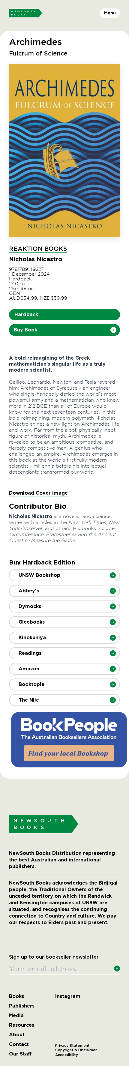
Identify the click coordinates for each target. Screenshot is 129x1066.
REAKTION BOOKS (38, 249)
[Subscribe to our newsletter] (117, 969)
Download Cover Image (38, 493)
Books (16, 996)
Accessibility (66, 1055)
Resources (21, 1025)
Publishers (21, 1006)
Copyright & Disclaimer (76, 1050)
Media (16, 1016)
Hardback (26, 314)
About (17, 1035)
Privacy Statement (72, 1045)
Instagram (67, 996)
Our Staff (20, 1054)
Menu (110, 13)
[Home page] (25, 13)
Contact (19, 1044)
